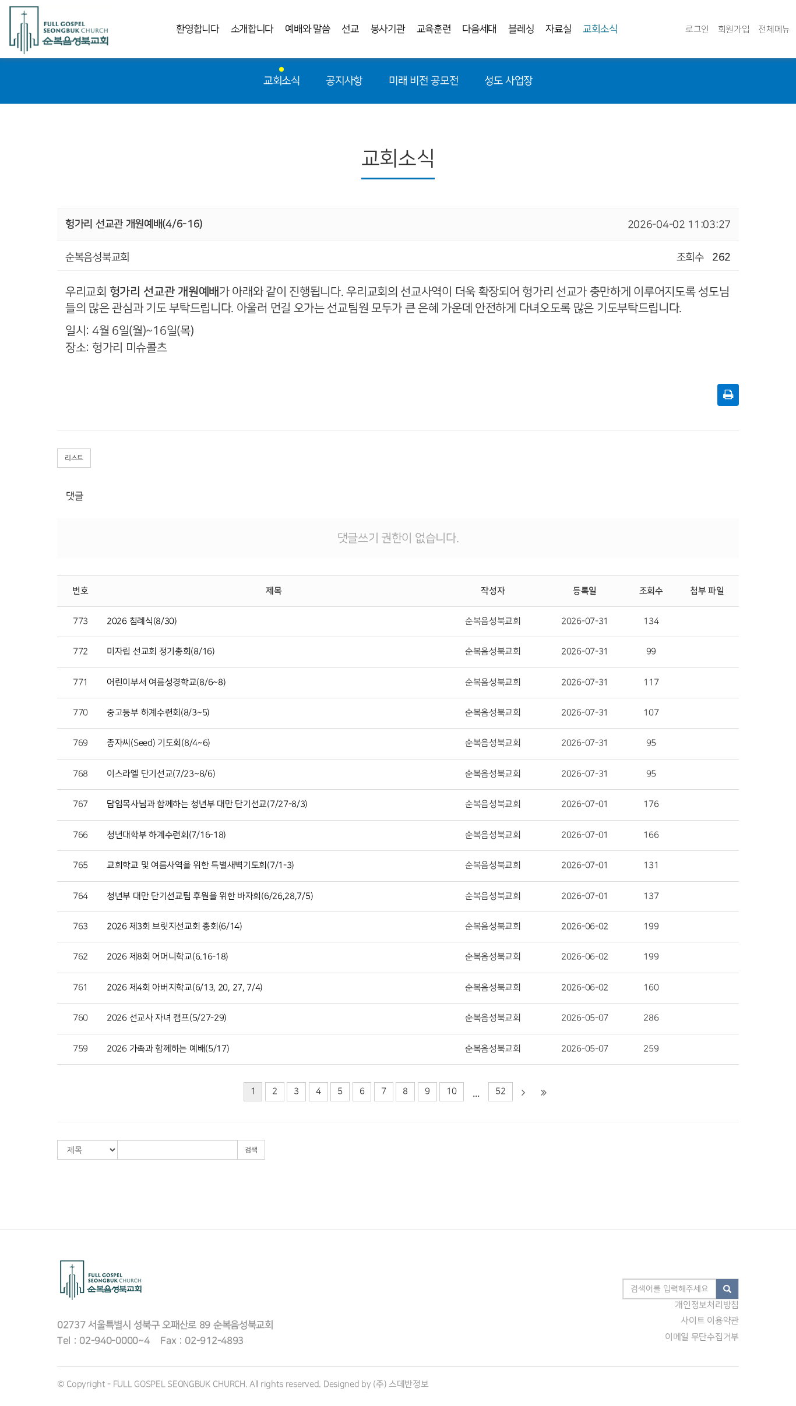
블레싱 (521, 29)
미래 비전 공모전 (423, 80)
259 (650, 1049)
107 (650, 713)
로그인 (697, 29)
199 (650, 926)
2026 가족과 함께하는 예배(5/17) (168, 1049)
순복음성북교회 (493, 621)
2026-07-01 (584, 804)
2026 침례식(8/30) (142, 621)
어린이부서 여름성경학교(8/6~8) (166, 682)
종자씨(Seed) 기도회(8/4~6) (158, 743)
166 (650, 835)
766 (80, 835)
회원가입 (734, 29)
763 (80, 926)
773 (80, 621)
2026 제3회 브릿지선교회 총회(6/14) (174, 926)
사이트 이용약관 (710, 1321)
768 (80, 774)
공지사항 (344, 80)
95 (651, 743)
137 (650, 896)
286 (650, 1018)
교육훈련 (434, 29)
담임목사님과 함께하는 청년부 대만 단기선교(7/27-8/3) (207, 804)
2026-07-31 (584, 621)
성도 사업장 (508, 80)
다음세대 (479, 29)
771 (80, 682)
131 (650, 865)
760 (80, 1018)
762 (80, 957)
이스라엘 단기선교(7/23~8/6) (161, 774)
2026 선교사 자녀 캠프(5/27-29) (167, 1018)
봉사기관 (388, 29)
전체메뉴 (774, 29)
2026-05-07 (584, 1018)
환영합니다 (197, 29)
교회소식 (600, 29)
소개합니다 (252, 29)
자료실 (558, 29)
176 (650, 804)
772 (80, 651)
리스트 (74, 458)
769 (80, 743)
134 (650, 621)
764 (80, 896)
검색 (251, 1150)
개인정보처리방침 (707, 1305)
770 (80, 713)
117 (650, 682)
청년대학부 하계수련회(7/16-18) (166, 835)
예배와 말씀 (307, 29)
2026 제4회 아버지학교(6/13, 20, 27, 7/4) (185, 987)
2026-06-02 (584, 926)
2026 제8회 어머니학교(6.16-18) (167, 957)
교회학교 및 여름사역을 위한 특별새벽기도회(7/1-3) (200, 865)
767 (80, 804)
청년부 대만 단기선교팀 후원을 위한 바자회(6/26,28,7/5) (210, 896)
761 (80, 987)
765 (80, 865)
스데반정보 (409, 1384)
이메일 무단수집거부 (702, 1337)
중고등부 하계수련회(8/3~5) (158, 713)
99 (651, 651)
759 (80, 1049)
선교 (349, 29)
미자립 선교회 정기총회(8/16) (161, 651)
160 (650, 987)
